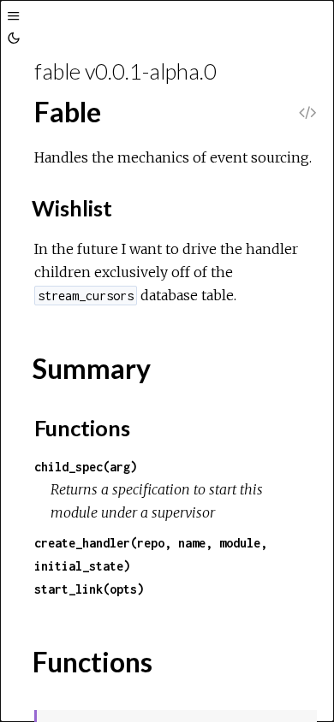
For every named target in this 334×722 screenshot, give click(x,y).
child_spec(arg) (85, 466)
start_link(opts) (89, 589)
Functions (82, 428)
